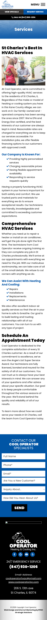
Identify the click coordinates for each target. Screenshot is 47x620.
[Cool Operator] (7, 4)
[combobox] (23, 481)
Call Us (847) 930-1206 (24, 17)
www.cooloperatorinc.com (23, 582)
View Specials (12, 12)
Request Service (35, 12)
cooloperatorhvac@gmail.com (23, 578)
